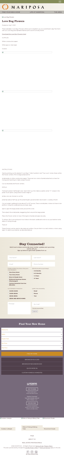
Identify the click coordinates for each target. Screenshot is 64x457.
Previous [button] (2, 425)
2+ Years (36, 278)
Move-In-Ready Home (15, 277)
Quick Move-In (32, 368)
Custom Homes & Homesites (32, 372)
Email (35, 291)
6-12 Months (37, 273)
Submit (35, 311)
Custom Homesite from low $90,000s (17, 284)
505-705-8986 (32, 389)
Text (35, 296)
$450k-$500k (14, 293)
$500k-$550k (14, 296)
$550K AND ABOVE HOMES (17, 298)
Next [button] (62, 425)
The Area (58, 12)
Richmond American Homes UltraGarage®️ (17, 280)
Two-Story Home (14, 274)
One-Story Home (14, 272)
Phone (36, 293)
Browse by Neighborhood (32, 364)
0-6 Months (37, 270)
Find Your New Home (11, 12)
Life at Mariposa (37, 12)
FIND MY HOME (32, 354)
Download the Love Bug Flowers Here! (14, 34)
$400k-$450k (14, 291)
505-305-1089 (32, 403)
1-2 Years (36, 276)
